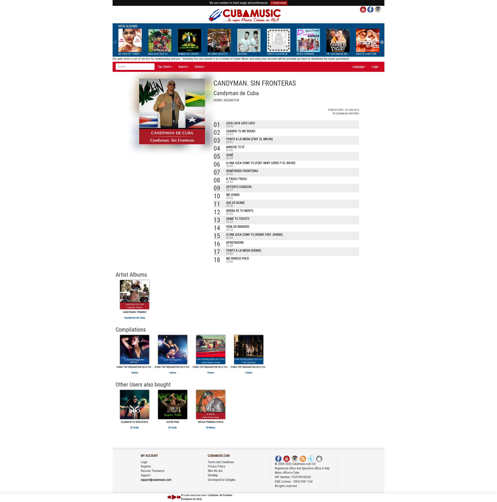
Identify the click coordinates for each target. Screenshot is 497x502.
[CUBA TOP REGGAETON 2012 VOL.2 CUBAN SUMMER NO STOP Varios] (211, 349)
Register (146, 466)
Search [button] (182, 67)
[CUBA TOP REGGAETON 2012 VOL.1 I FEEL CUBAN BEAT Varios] (249, 349)
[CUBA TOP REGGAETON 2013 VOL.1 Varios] (173, 349)
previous (169, 497)
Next (382, 42)
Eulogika (230, 480)
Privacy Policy (216, 466)
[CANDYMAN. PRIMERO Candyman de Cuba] (134, 294)
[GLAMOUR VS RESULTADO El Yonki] (134, 404)
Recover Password (152, 471)
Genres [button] (199, 67)
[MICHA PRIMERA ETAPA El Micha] (211, 404)
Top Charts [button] (164, 67)
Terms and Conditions (221, 462)
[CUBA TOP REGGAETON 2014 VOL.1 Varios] (134, 349)
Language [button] (358, 67)
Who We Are (215, 471)
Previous (115, 42)
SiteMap (213, 475)
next (179, 497)
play (173, 497)
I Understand (278, 3)
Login (375, 67)
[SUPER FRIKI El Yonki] (173, 404)
